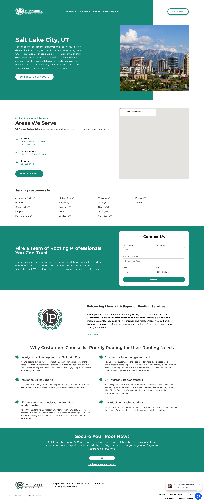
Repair (70, 483)
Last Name (160, 245)
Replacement (83, 483)
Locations (83, 11)
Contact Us (99, 483)
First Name (128, 245)
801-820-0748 (27, 164)
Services (69, 11)
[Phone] (17, 162)
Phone (25, 161)
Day (125, 267)
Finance (96, 11)
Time (157, 267)
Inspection (58, 483)
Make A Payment (111, 11)
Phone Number (130, 256)
